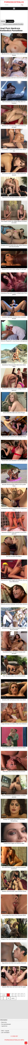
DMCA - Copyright (5, 1030)
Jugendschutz (4, 1026)
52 (8, 998)
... (4, 998)
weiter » (13, 998)
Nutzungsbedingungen (6, 1024)
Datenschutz (4, 1022)
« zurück (3, 995)
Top (26, 1043)
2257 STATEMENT (5, 1032)
